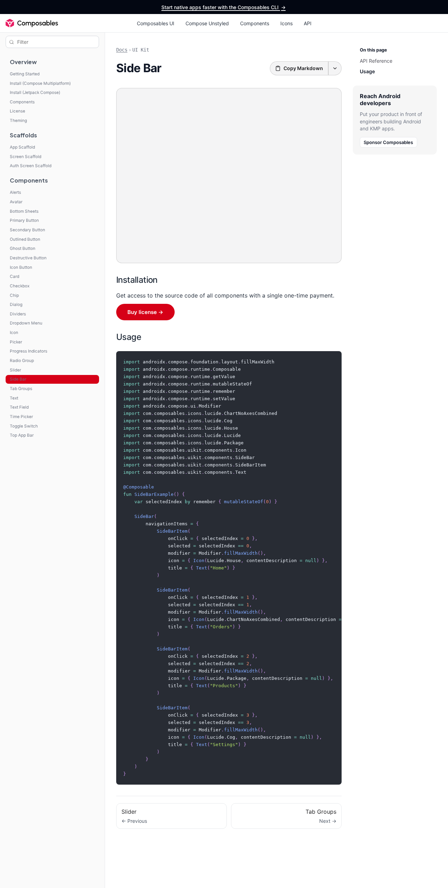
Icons (286, 23)
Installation (137, 280)
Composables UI (155, 23)
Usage (128, 337)
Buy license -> (145, 312)
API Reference (376, 61)
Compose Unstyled (207, 23)
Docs (121, 50)
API (308, 23)
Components (254, 23)
